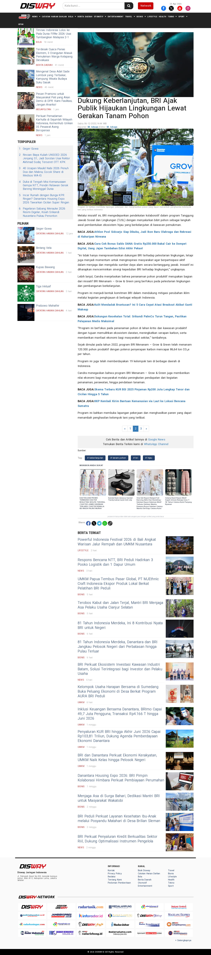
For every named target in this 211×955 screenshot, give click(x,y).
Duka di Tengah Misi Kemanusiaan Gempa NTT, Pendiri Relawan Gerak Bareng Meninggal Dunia (43, 185)
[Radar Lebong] (91, 933)
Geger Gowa (28, 149)
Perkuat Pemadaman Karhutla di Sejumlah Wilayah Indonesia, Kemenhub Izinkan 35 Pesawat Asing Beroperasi (54, 123)
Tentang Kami (115, 879)
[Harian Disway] (61, 907)
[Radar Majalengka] (61, 924)
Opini (20, 24)
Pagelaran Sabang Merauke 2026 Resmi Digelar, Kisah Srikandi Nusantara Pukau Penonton (42, 212)
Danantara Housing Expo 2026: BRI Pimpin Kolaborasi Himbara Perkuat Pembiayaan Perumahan (121, 778)
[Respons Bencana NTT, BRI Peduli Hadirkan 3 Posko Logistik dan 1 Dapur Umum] (180, 566)
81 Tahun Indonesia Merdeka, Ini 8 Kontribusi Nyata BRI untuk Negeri (120, 625)
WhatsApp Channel (156, 444)
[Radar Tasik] (91, 907)
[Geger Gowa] (25, 235)
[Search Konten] (128, 6)
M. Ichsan (93, 127)
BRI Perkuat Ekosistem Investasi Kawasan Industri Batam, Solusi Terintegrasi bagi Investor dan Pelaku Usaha (120, 669)
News (35, 16)
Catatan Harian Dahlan (54, 16)
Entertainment (116, 16)
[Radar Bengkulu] (61, 933)
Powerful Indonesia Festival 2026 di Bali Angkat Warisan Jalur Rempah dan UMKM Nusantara (117, 542)
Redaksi (111, 876)
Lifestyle (152, 16)
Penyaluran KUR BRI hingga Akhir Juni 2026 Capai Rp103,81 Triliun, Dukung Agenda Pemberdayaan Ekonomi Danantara (119, 736)
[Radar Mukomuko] (32, 933)
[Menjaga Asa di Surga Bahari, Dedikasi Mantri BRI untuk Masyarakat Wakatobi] (180, 802)
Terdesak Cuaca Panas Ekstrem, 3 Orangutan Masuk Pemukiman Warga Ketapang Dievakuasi (54, 54)
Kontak (111, 870)
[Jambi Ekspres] (61, 916)
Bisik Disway (144, 870)
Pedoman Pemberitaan (119, 882)
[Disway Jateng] (149, 916)
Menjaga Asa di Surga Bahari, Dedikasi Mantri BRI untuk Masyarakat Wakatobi (119, 798)
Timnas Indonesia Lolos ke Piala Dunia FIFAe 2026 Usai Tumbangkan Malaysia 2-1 (53, 33)
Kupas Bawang (45, 267)
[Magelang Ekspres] (179, 916)
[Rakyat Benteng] (149, 933)
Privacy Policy (115, 873)
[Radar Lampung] (120, 916)
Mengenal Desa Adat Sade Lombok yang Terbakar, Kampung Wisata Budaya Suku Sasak (53, 76)
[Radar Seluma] (120, 933)
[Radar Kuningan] (32, 924)
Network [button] (146, 6)
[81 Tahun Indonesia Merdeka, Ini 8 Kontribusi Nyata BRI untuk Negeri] (180, 629)
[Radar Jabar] (120, 924)
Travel (128, 16)
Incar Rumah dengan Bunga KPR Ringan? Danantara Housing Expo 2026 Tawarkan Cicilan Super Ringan (44, 198)
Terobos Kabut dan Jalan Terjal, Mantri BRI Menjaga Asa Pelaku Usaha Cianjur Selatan (120, 605)
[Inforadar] (91, 916)
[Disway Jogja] (91, 924)
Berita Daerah (85, 16)
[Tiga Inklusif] (25, 293)
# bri (135, 458)
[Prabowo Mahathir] (25, 312)
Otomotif (98, 16)
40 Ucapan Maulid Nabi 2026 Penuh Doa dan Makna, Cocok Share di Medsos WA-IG (44, 172)
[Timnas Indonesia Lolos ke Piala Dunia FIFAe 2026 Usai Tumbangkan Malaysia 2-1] (25, 36)
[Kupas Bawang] (25, 273)
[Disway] (32, 907)
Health (162, 16)
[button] (135, 64)
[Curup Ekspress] (179, 924)
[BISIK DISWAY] (24, 16)
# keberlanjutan (95, 458)
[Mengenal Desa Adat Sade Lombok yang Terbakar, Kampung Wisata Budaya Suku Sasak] (25, 78)
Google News (156, 440)
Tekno (171, 16)
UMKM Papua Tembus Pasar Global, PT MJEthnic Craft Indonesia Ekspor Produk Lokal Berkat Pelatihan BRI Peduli (118, 583)
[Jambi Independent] (32, 916)
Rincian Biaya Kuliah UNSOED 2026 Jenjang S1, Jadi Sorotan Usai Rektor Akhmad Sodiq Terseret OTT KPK (44, 158)
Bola (70, 16)
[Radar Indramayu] (149, 907)
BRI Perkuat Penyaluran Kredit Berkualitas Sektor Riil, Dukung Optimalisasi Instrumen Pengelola (117, 839)
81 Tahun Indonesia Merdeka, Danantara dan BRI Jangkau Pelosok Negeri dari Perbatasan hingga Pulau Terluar (118, 646)
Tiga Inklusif (43, 286)
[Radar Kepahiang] (149, 924)
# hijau (148, 458)
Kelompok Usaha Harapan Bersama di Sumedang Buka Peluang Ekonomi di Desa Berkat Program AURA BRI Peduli (118, 691)
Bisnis (140, 16)
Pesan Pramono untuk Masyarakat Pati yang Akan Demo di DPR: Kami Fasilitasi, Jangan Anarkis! (54, 99)
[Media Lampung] (120, 907)
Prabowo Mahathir (47, 306)
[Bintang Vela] (25, 254)
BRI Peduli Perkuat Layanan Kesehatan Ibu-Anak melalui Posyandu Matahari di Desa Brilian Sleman (119, 819)
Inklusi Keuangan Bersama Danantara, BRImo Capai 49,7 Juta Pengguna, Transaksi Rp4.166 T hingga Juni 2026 (120, 714)
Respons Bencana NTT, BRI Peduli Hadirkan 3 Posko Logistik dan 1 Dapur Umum (115, 562)
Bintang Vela (44, 248)
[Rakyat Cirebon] (179, 907)
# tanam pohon (118, 458)
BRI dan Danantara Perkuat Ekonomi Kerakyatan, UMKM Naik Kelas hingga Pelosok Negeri (117, 758)
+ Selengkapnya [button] (183, 940)
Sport (181, 16)
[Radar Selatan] (179, 933)
